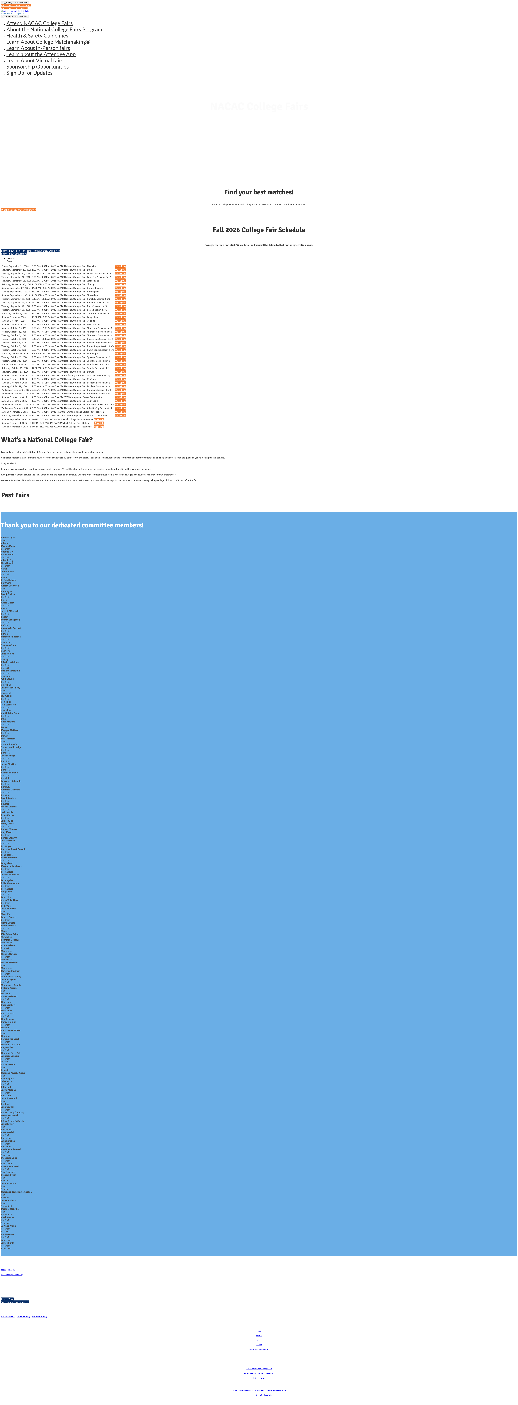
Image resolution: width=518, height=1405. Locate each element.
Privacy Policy (259, 1378)
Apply (259, 1340)
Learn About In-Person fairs (38, 48)
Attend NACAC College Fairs (12, 14)
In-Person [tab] (10, 258)
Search (259, 1335)
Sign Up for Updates (29, 73)
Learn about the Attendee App (41, 54)
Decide (259, 1344)
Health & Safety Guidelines (37, 35)
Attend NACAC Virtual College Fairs (259, 1373)
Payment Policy (39, 1316)
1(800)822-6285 (8, 1270)
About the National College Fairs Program (54, 29)
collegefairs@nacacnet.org (12, 1274)
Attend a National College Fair (259, 1369)
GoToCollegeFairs (264, 1395)
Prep (259, 1331)
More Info (120, 266)
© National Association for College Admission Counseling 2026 (259, 1390)
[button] (16, 5)
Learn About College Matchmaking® (48, 42)
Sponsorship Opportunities (37, 66)
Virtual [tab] (9, 261)
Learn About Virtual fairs (35, 60)
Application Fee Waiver (259, 1349)
